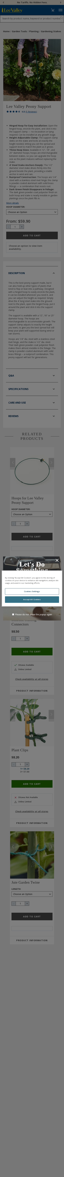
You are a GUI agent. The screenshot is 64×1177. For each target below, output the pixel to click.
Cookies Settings (32, 591)
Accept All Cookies (32, 599)
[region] (32, 588)
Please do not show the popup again (33, 614)
